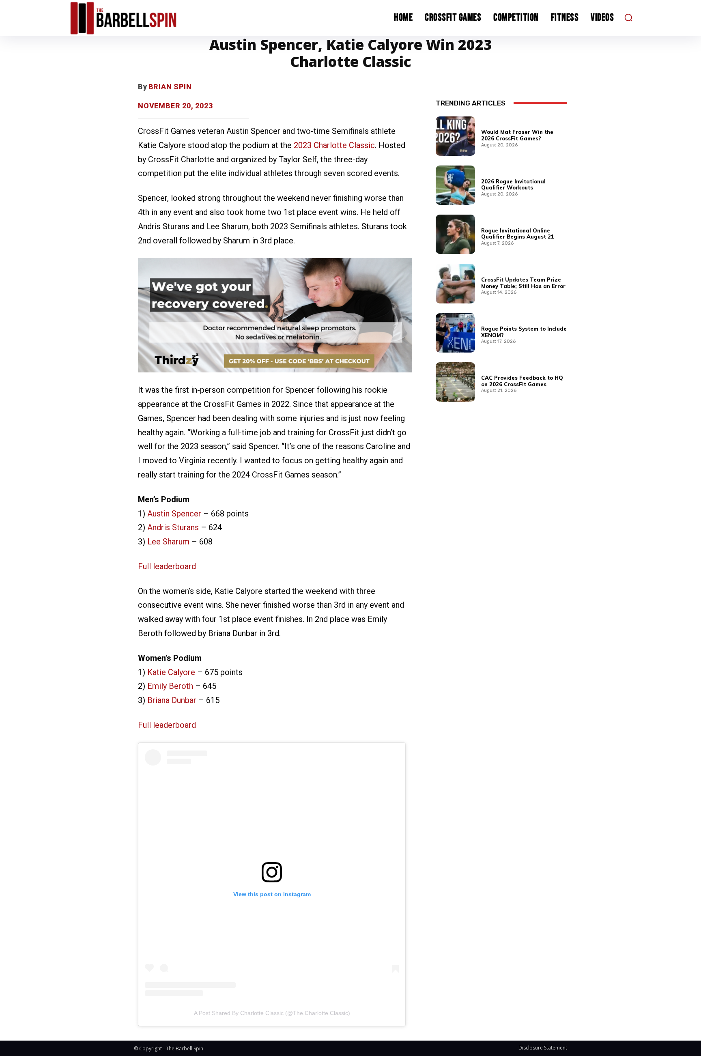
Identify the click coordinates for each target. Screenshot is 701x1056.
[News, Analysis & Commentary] (138, 18)
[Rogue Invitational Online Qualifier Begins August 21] (455, 234)
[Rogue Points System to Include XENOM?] (455, 333)
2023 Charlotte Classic (334, 145)
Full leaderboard (167, 566)
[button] (628, 17)
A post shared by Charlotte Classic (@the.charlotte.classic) (272, 1013)
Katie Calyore (171, 672)
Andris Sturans (173, 527)
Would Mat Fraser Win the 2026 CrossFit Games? (517, 135)
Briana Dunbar (171, 700)
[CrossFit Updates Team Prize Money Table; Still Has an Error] (455, 283)
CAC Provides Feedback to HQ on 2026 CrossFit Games (522, 380)
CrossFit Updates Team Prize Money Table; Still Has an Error (523, 282)
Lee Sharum (168, 541)
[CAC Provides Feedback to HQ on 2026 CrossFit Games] (455, 382)
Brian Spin (170, 86)
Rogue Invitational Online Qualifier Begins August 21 (517, 233)
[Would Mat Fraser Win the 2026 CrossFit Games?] (455, 136)
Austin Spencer (174, 513)
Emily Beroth (170, 686)
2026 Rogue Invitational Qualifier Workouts (513, 184)
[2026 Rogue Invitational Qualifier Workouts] (455, 185)
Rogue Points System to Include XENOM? (524, 331)
